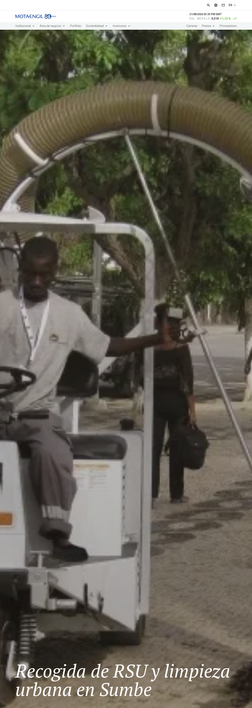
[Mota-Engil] (35, 16)
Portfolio (75, 26)
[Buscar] (208, 5)
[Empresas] (216, 5)
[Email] (223, 5)
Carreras (191, 26)
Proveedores (228, 26)
